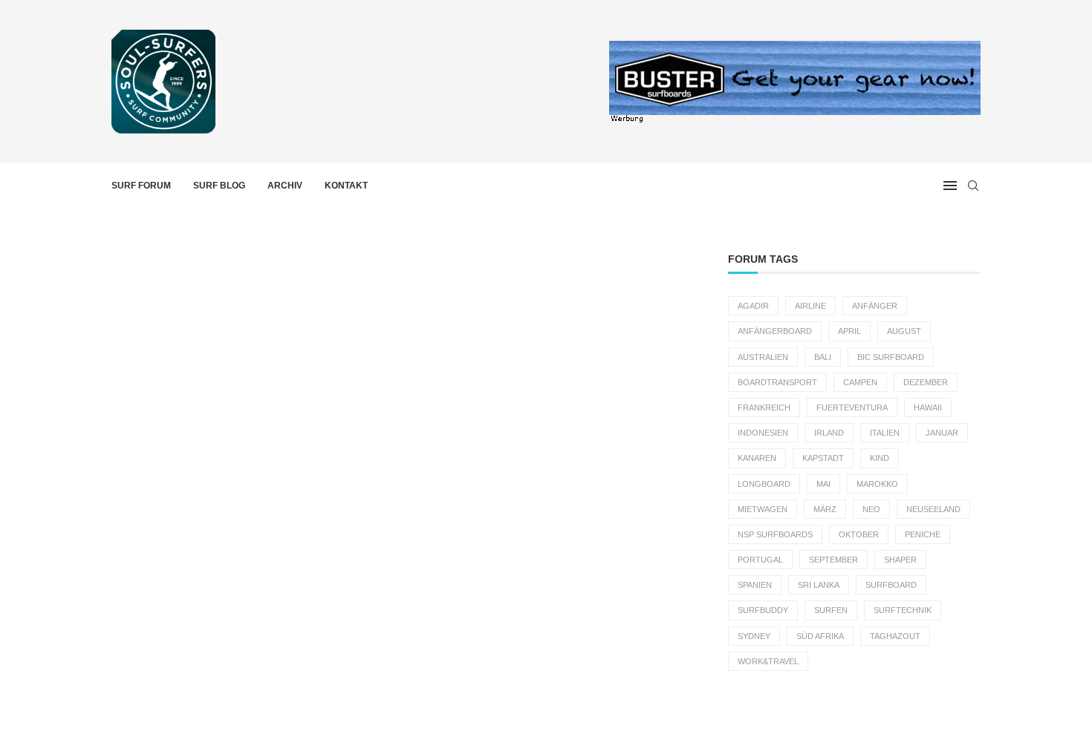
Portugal (760, 559)
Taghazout (895, 636)
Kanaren (757, 457)
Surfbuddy (763, 610)
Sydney (754, 636)
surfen (831, 610)
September (833, 559)
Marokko (877, 483)
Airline (810, 305)
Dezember (925, 382)
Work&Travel (768, 661)
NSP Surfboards (775, 534)
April (849, 331)
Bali (822, 357)
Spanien (755, 584)
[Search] (973, 185)
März (824, 509)
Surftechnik (903, 610)
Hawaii (928, 407)
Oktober (859, 534)
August (904, 331)
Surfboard (891, 584)
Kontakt (346, 185)
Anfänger (874, 305)
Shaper (900, 559)
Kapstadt (823, 457)
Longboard (764, 483)
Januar (942, 432)
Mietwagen (762, 509)
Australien (763, 357)
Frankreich (764, 407)
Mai (823, 483)
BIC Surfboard (890, 357)
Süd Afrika (820, 636)
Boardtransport (777, 382)
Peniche (922, 534)
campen (860, 382)
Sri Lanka (818, 584)
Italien (885, 432)
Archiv (284, 185)
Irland (829, 432)
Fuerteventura (852, 407)
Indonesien (763, 432)
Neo (871, 509)
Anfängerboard (775, 331)
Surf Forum (141, 185)
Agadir (753, 305)
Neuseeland (933, 509)
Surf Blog (219, 185)
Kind (879, 457)
